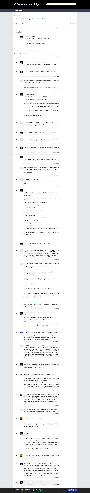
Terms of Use (26, 491)
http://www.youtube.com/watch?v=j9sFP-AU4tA (41, 302)
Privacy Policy (21, 491)
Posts (22, 23)
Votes (58, 56)
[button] (19, 36)
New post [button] (73, 23)
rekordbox (18, 32)
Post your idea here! (40, 19)
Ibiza (42, 489)
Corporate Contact (68, 491)
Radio (36, 489)
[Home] (26, 4)
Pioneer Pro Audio (27, 489)
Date (54, 56)
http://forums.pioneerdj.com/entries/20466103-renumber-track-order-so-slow (40, 87)
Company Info (74, 491)
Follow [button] (57, 28)
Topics (15, 23)
